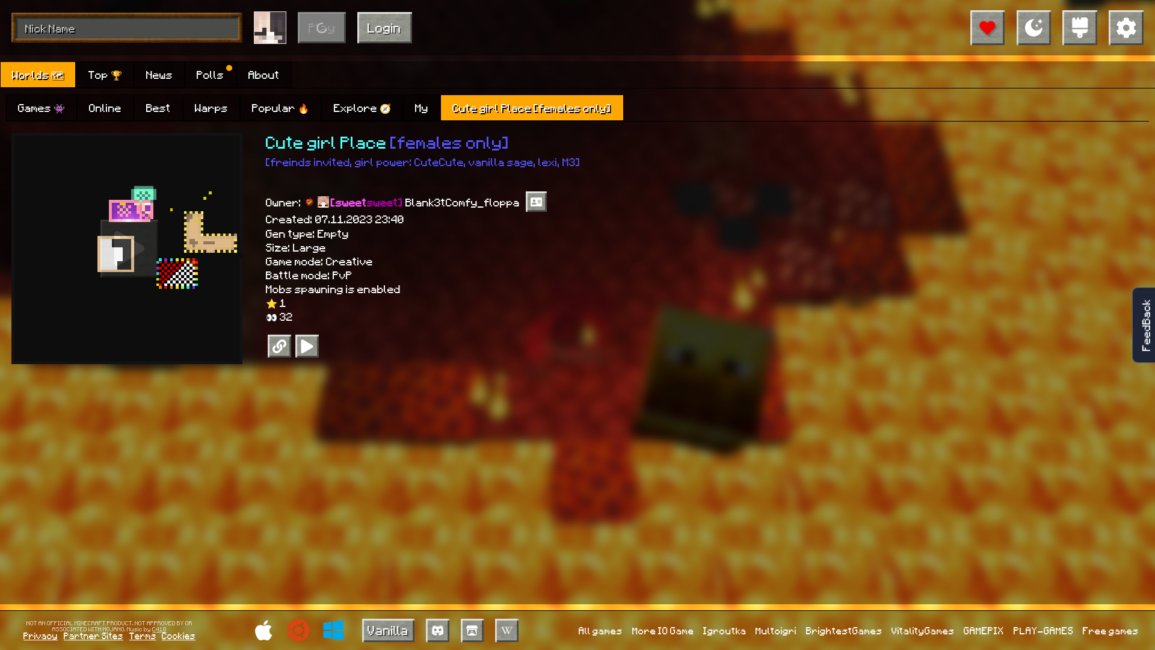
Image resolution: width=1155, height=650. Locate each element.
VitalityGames (923, 630)
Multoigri (776, 630)
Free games (1111, 630)
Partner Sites (93, 635)
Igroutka (725, 630)
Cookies (179, 635)
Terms (142, 635)
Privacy (40, 635)
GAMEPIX (984, 630)
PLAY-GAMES (1044, 630)
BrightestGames (844, 630)
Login (384, 27)
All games (601, 630)
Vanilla (388, 630)
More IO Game (663, 630)
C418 (159, 629)
